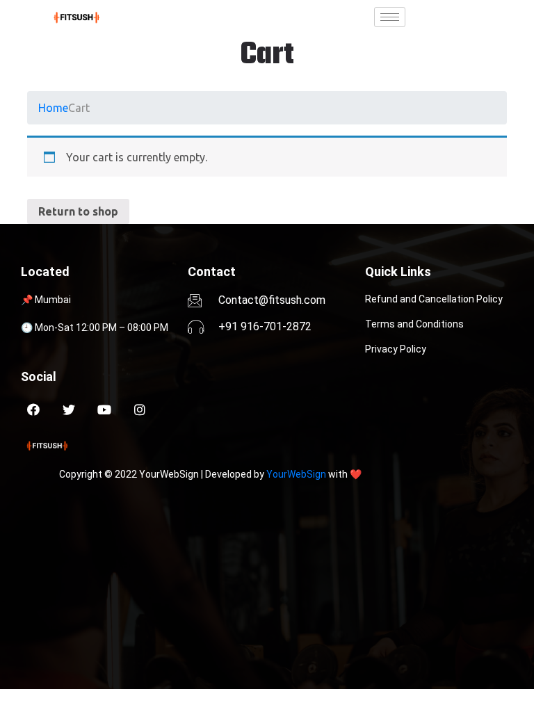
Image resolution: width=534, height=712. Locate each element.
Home (53, 108)
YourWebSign (296, 474)
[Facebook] (33, 409)
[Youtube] (104, 409)
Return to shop (78, 211)
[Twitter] (68, 409)
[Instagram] (139, 409)
